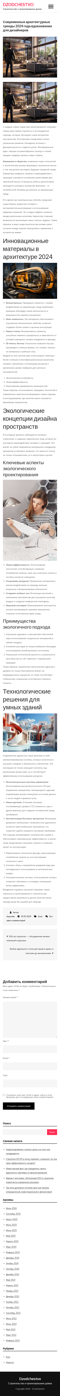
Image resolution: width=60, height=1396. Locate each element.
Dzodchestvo (18, 4)
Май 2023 (10, 1280)
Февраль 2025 (13, 1252)
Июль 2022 (11, 1318)
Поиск (7, 1123)
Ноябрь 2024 (12, 1263)
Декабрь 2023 (12, 1274)
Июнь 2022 (11, 1324)
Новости (10, 1362)
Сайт (5, 1075)
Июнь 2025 (11, 1230)
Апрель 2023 (12, 1285)
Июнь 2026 (11, 1208)
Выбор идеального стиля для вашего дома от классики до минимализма (31, 951)
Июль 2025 (11, 1224)
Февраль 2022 (13, 1340)
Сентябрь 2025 (13, 1213)
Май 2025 (11, 1235)
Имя (6, 1041)
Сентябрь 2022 (13, 1313)
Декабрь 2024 (12, 1258)
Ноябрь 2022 (12, 1302)
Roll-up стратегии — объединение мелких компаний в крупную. (28, 938)
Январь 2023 (12, 1291)
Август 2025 (11, 1219)
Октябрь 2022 (12, 1307)
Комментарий (10, 997)
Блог (40, 916)
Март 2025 (11, 1247)
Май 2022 (10, 1329)
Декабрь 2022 (12, 1296)
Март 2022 (11, 1335)
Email (6, 1058)
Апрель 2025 (12, 1241)
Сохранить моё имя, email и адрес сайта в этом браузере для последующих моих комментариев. (30, 1096)
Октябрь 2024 (12, 1269)
